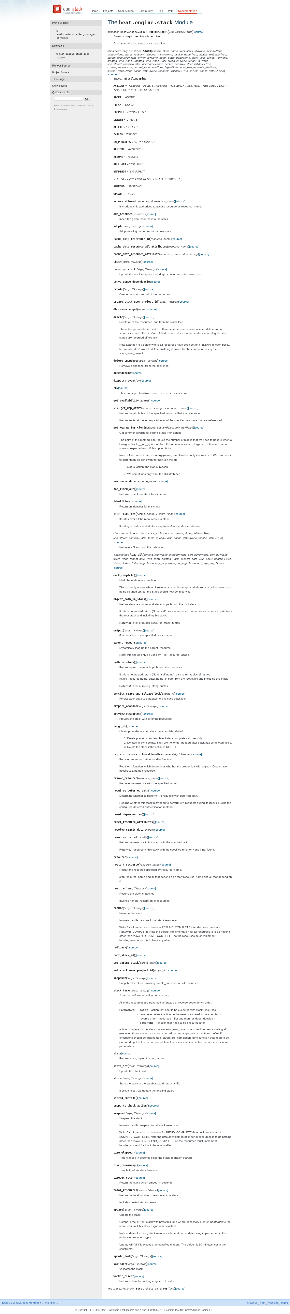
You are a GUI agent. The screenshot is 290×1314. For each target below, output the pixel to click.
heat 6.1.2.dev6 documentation (21, 1302)
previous (252, 1302)
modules (273, 1302)
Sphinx (204, 1310)
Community (145, 10)
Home (94, 10)
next (262, 1302)
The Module (77, 34)
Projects (108, 10)
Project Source (62, 72)
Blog (160, 10)
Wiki (170, 10)
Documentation (187, 10)
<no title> (50, 1302)
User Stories (126, 10)
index (284, 1302)
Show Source (61, 85)
